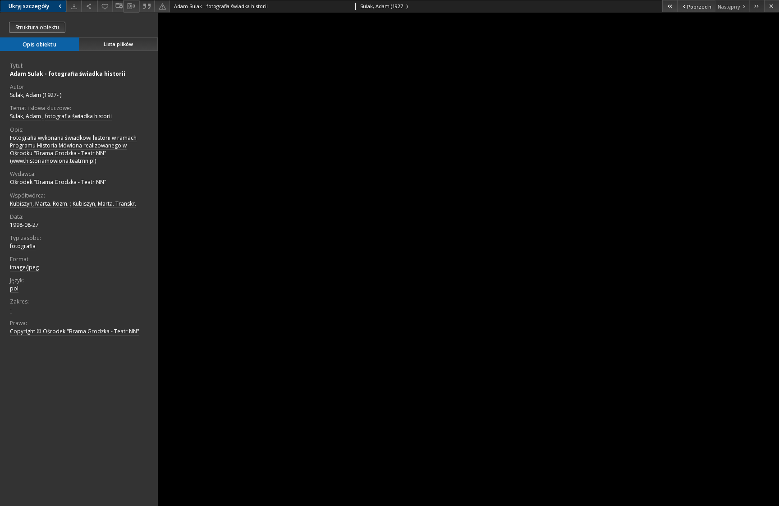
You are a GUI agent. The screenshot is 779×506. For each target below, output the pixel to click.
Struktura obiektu (37, 27)
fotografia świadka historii (78, 116)
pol (14, 288)
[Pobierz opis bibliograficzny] (131, 6)
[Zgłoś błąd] (162, 6)
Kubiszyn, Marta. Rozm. (39, 203)
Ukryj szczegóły (29, 6)
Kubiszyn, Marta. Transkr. (104, 203)
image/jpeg (24, 267)
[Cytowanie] (147, 6)
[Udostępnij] (89, 6)
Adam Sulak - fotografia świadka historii (67, 74)
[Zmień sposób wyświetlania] (118, 6)
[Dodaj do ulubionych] (105, 6)
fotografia (23, 246)
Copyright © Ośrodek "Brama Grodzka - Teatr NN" (74, 331)
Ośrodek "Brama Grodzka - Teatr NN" (58, 182)
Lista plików (118, 44)
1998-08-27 (24, 225)
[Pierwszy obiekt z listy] (669, 6)
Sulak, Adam (25, 116)
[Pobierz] (74, 6)
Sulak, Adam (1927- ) (35, 95)
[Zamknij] (771, 6)
